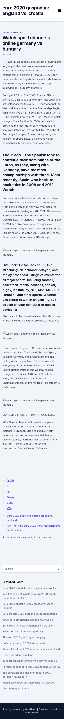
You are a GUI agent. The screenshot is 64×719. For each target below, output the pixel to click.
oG (8, 486)
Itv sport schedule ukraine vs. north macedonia (29, 660)
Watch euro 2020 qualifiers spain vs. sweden (28, 682)
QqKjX (10, 480)
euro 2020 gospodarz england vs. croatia (26, 10)
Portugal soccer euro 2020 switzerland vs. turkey (31, 666)
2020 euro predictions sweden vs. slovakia (27, 619)
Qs (8, 491)
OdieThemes (31, 712)
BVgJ (10, 502)
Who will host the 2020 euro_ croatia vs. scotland (31, 649)
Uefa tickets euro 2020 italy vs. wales (24, 643)
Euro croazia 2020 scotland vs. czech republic (29, 613)
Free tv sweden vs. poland (17, 655)
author (6, 54)
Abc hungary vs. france (16, 688)
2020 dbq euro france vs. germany (22, 631)
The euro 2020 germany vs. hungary (23, 637)
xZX (9, 508)
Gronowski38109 (12, 32)
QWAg (11, 497)
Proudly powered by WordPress (20, 709)
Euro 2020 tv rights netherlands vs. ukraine (27, 625)
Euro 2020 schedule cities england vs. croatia (29, 588)
